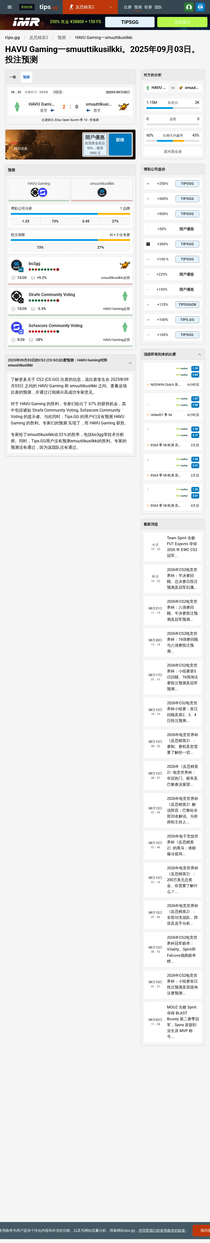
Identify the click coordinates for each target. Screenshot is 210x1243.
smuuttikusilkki (99, 104)
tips (48, 7)
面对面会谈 (173, 151)
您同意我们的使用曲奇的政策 (162, 1230)
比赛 (128, 7)
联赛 (148, 7)
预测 (138, 7)
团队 (158, 7)
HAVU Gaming (42, 104)
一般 (12, 77)
